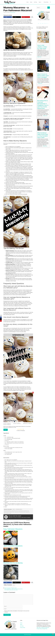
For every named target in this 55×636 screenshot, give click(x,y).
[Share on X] (1, 319)
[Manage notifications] (53, 634)
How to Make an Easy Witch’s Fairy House (11, 589)
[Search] (48, 8)
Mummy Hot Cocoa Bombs (13, 563)
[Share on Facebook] (1, 317)
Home (27, 2)
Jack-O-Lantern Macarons (12, 546)
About (31, 2)
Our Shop (35, 2)
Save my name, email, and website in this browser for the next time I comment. (16, 611)
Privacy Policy (46, 2)
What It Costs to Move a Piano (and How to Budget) (43, 75)
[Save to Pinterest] (1, 321)
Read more (39, 56)
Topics (40, 2)
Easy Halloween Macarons (12, 529)
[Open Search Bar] (50, 2)
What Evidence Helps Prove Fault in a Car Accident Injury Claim (42, 135)
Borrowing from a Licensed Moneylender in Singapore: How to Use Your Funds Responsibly (42, 104)
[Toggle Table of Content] (13, 585)
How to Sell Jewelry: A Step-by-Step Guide (42, 46)
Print (5, 429)
